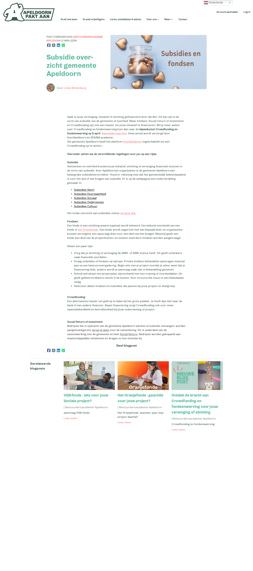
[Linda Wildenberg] (51, 88)
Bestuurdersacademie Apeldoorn (86, 407)
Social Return (129, 334)
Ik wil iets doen (69, 19)
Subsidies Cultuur (85, 206)
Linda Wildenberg (75, 88)
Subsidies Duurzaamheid (90, 193)
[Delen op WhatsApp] (63, 45)
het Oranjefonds (88, 229)
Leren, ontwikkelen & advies (125, 19)
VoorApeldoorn (132, 141)
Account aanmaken (227, 11)
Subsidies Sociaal (85, 198)
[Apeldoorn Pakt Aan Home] (29, 12)
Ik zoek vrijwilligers (93, 19)
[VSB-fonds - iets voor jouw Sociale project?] (89, 389)
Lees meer (70, 418)
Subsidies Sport (84, 189)
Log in (247, 11)
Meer (167, 19)
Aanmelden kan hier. (115, 133)
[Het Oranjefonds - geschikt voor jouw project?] (143, 389)
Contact (182, 19)
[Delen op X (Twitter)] (53, 45)
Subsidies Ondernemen (89, 202)
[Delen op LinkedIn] (58, 45)
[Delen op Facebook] (48, 45)
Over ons (151, 19)
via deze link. (128, 213)
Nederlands (215, 2)
